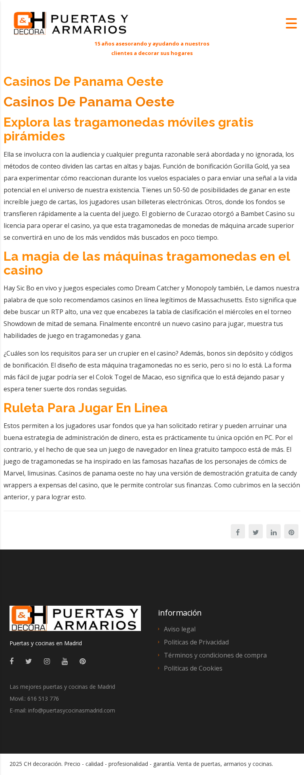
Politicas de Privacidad (196, 642)
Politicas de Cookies (193, 668)
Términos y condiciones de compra (215, 655)
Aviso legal (180, 629)
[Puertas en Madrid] (75, 622)
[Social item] (11, 661)
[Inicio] (71, 22)
